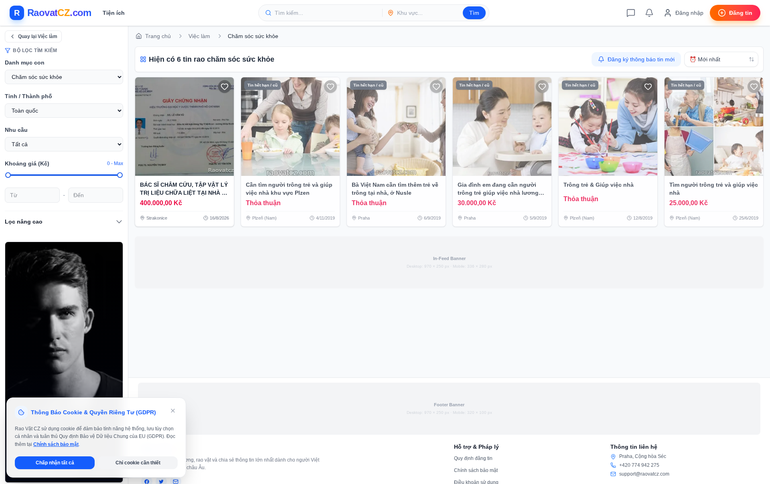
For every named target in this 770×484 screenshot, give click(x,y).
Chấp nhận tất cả (55, 463)
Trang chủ (158, 36)
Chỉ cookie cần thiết (138, 463)
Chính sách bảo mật (476, 470)
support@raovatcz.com (644, 474)
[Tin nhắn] (630, 12)
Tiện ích (114, 13)
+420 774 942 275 (639, 465)
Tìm (474, 13)
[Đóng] (173, 410)
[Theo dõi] (224, 86)
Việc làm (199, 36)
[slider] (8, 175)
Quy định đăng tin (473, 458)
